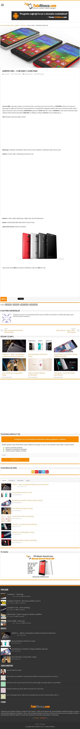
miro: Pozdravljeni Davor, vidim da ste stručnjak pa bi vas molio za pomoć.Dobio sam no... (33, 695)
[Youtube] (47, 471)
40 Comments (27, 623)
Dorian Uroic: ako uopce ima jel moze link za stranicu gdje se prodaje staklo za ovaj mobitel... (34, 682)
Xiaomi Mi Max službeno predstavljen (36, 374)
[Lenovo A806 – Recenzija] (3, 622)
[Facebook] (40, 471)
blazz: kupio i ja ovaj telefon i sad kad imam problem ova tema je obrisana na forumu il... (33, 676)
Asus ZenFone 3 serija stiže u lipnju (22, 508)
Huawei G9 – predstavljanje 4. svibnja (23, 532)
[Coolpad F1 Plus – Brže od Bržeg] (3, 609)
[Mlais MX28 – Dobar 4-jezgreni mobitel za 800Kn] (3, 616)
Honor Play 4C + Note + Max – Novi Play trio (66, 330)
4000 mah (16, 304)
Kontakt (42, 718)
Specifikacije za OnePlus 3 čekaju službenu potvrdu (65, 355)
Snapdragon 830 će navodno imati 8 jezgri (24, 540)
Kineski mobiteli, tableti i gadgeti (9, 25)
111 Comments (21, 603)
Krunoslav (6, 74)
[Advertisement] (40, 90)
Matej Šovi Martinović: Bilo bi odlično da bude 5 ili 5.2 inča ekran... (26, 689)
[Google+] (36, 471)
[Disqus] (40, 407)
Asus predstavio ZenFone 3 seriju (22, 492)
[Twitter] (43, 471)
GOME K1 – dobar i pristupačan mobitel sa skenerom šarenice (13, 355)
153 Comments (27, 596)
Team (37, 718)
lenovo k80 (33, 304)
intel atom (24, 304)
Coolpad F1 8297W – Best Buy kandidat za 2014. (24, 601)
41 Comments (20, 616)
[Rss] (33, 471)
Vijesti (31, 74)
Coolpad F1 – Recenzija (15, 594)
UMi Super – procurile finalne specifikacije (24, 524)
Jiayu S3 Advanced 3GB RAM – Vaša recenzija (13, 330)
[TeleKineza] (40, 5)
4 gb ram (8, 304)
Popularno (12, 480)
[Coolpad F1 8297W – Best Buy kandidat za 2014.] (3, 602)
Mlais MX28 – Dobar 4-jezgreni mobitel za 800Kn (24, 614)
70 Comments (21, 609)
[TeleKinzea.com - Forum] (40, 15)
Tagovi (28, 480)
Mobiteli (23, 25)
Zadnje (4, 480)
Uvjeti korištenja (50, 726)
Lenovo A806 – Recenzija (16, 621)
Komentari (20, 480)
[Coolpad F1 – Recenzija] (3, 596)
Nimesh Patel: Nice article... (14, 670)
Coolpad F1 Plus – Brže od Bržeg (18, 608)
